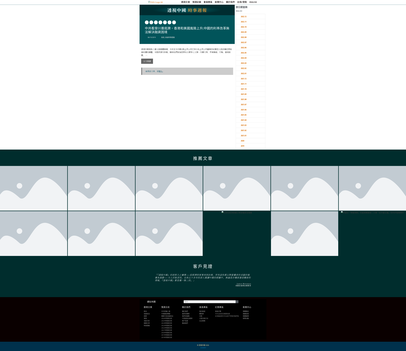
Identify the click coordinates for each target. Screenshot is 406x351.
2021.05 (243, 115)
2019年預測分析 (166, 335)
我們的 (184, 316)
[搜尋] (237, 301)
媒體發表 (246, 314)
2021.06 (243, 109)
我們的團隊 (185, 314)
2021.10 (243, 89)
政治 (145, 311)
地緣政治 (147, 314)
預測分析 (165, 307)
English (253, 2)
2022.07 (243, 42)
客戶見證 (203, 266)
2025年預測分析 (166, 321)
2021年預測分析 (166, 330)
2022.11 (243, 21)
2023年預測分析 (166, 325)
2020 (242, 140)
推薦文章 (203, 158)
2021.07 (243, 104)
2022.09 (243, 32)
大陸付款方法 (203, 318)
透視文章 (185, 2)
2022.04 (243, 58)
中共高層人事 (165, 311)
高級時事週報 (170, 37)
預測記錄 (196, 2)
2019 (242, 146)
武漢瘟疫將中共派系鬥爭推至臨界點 (227, 316)
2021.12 (243, 78)
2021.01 (243, 135)
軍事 (145, 318)
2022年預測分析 (166, 328)
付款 (200, 316)
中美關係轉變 (165, 314)
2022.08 (243, 37)
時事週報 (187, 10)
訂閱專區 (219, 307)
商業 (145, 316)
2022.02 (243, 68)
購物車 (201, 314)
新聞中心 (219, 2)
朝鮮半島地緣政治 (167, 316)
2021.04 (243, 120)
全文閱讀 (147, 61)
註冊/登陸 (242, 2)
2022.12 (243, 16)
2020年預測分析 (166, 333)
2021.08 (243, 99)
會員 (162, 37)
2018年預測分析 (166, 337)
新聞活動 (246, 318)
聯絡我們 (185, 323)
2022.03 (243, 63)
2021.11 (243, 83)
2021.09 (243, 94)
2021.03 (243, 125)
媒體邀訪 (246, 311)
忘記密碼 (202, 321)
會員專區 (208, 2)
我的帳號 (202, 311)
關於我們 (230, 2)
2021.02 (243, 130)
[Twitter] (242, 302)
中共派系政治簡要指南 (222, 314)
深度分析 (147, 321)
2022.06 (243, 47)
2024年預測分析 (166, 323)
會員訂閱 (218, 311)
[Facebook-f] (247, 302)
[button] (147, 22)
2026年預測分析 (166, 318)
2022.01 (243, 73)
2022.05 (243, 52)
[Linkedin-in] (252, 302)
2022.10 (243, 27)
